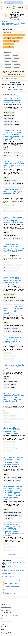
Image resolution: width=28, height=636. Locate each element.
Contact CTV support (7, 621)
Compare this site (13, 74)
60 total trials (17, 94)
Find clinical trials (5, 604)
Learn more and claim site (13, 89)
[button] (6, 55)
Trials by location (6, 607)
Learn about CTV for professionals (10, 615)
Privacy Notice (5, 627)
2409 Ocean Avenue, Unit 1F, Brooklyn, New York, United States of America (14, 23)
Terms (3, 629)
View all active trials (13, 554)
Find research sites (6, 612)
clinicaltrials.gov (13, 78)
